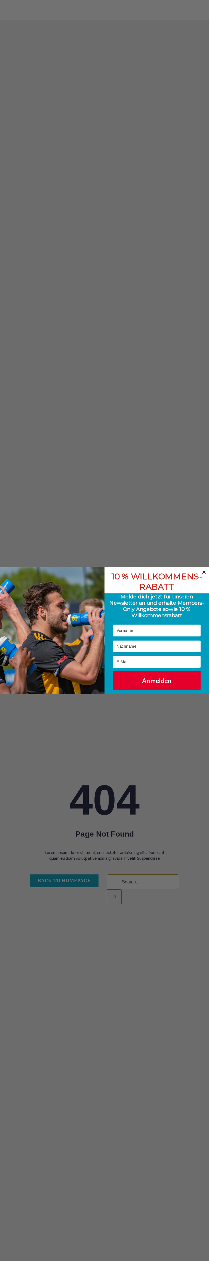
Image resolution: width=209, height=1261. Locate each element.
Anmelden (156, 680)
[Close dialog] (204, 572)
